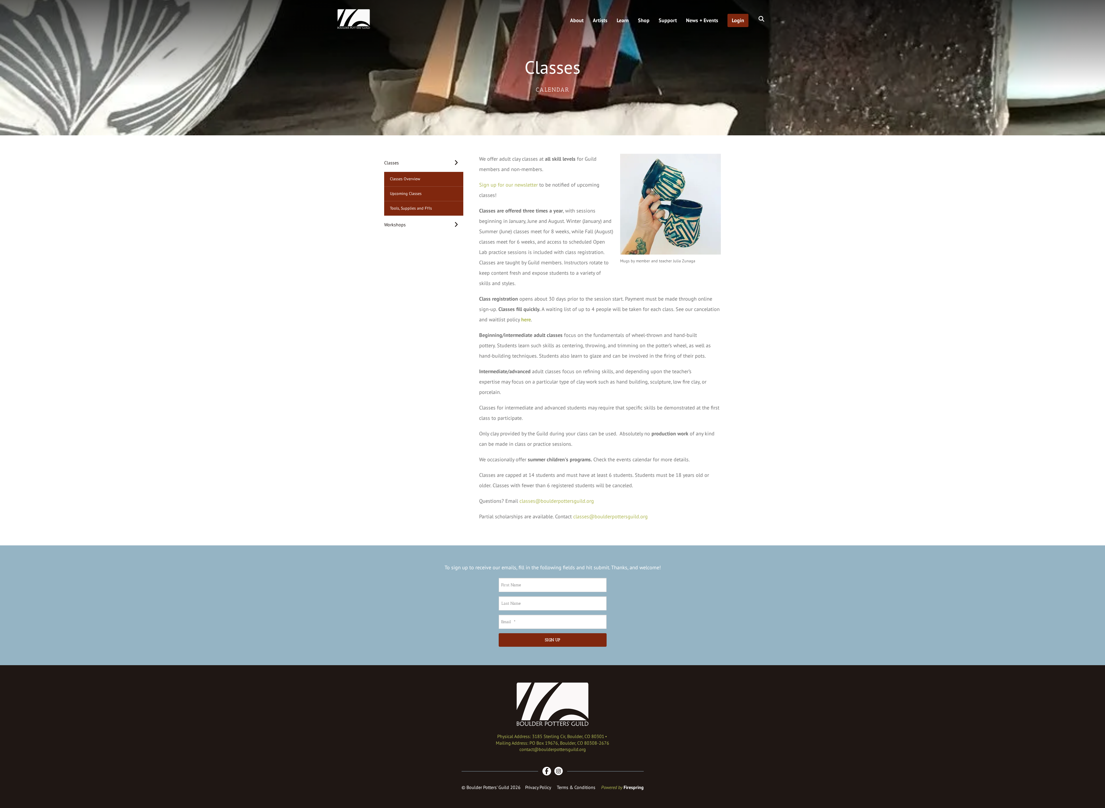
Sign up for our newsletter (508, 184)
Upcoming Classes (406, 193)
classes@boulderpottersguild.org (556, 501)
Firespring (634, 787)
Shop (643, 20)
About (577, 20)
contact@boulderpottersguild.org (552, 749)
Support (668, 20)
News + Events (702, 20)
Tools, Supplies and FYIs (411, 208)
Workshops (395, 224)
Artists (600, 20)
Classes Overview (405, 178)
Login (738, 20)
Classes (391, 163)
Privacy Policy (538, 787)
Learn (623, 20)
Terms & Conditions (576, 787)
